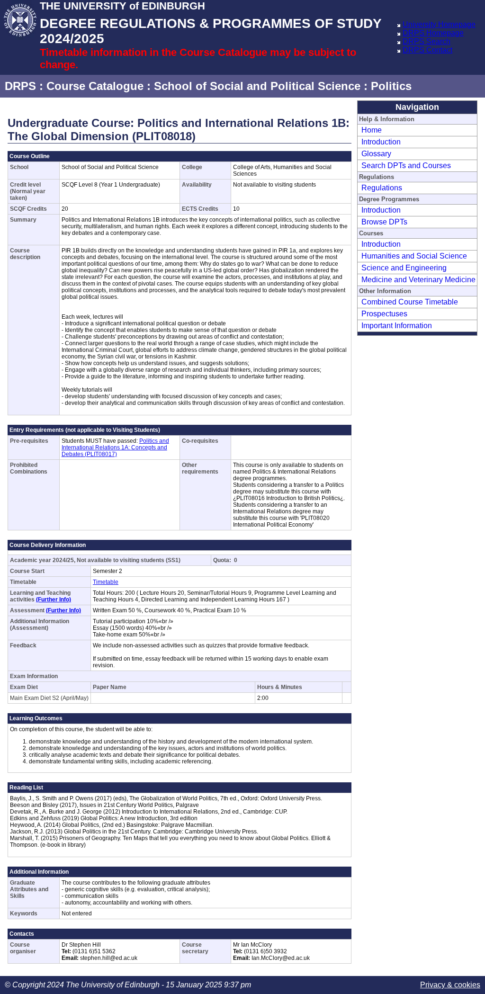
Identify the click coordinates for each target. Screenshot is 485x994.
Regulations (381, 188)
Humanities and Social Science (414, 256)
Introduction (381, 142)
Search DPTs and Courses (406, 165)
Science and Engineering (404, 268)
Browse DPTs (384, 222)
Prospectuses (384, 314)
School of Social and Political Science (257, 86)
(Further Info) (53, 599)
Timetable (105, 582)
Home (371, 130)
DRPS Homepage (433, 33)
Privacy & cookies (450, 985)
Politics (391, 86)
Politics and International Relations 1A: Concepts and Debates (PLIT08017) (115, 447)
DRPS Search (426, 41)
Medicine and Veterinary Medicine (418, 280)
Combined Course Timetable (409, 302)
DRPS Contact (427, 50)
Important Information (396, 326)
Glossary (376, 154)
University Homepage (439, 24)
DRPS (20, 86)
